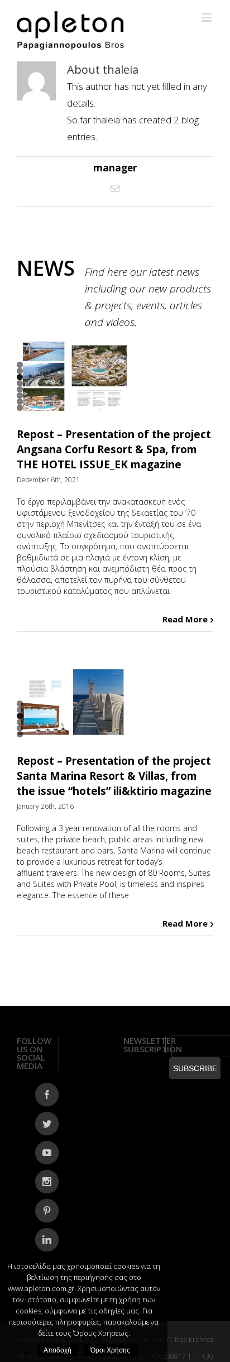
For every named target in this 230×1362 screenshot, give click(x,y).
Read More (185, 619)
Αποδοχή (57, 1350)
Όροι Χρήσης (110, 1350)
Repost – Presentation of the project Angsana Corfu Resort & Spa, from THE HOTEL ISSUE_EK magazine (114, 449)
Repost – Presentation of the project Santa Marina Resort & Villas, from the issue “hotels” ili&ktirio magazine (114, 776)
